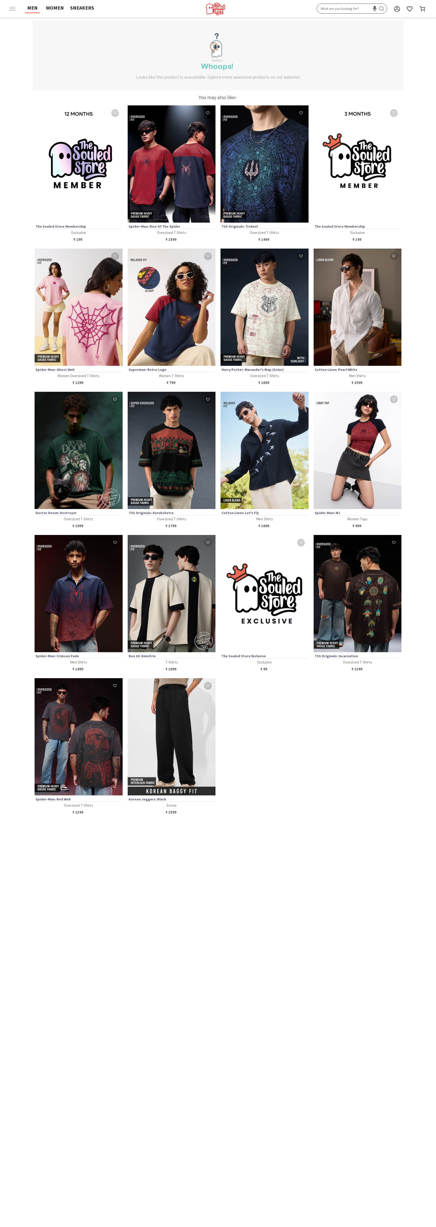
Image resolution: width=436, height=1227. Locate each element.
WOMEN (55, 8)
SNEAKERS (82, 8)
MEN (32, 8)
